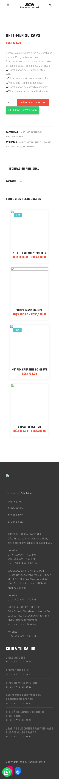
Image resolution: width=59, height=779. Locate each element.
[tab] (29, 169)
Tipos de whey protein (21, 683)
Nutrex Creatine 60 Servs (30, 370)
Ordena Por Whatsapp (24, 110)
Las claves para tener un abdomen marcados (24, 697)
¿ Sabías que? (15, 658)
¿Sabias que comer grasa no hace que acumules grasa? (29, 731)
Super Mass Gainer (29, 310)
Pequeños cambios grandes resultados (25, 714)
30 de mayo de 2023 (19, 662)
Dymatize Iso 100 (29, 427)
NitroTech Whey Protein (29, 253)
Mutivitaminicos (31, 132)
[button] (22, 110)
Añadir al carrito (33, 102)
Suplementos (15, 136)
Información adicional (23, 169)
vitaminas (29, 146)
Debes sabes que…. (19, 670)
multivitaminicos (31, 142)
